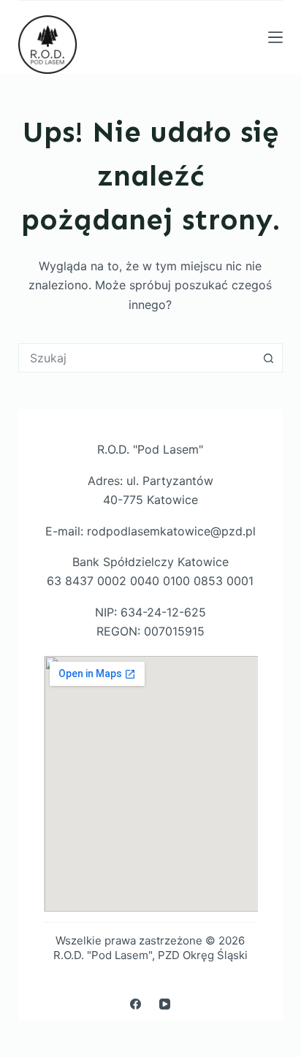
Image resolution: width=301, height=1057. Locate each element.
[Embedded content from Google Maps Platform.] (151, 784)
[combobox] (137, 358)
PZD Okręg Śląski (203, 955)
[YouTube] (164, 1004)
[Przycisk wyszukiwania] (268, 358)
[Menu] (275, 37)
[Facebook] (135, 1004)
